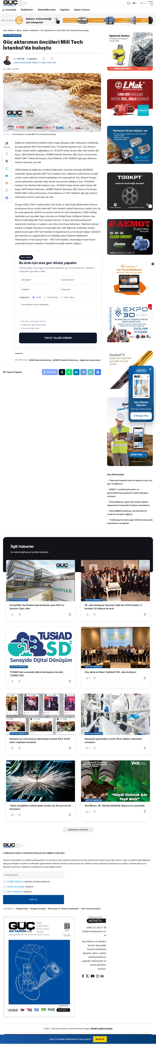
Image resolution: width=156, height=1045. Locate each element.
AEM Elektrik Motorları (40, 360)
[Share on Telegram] (83, 372)
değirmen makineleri (90, 360)
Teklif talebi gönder (58, 337)
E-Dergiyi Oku (141, 415)
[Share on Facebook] (6, 153)
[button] (128, 3)
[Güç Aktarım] (15, 3)
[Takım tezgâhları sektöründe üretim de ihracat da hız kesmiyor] (40, 781)
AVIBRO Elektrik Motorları (65, 360)
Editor (20, 59)
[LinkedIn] (102, 976)
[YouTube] (92, 976)
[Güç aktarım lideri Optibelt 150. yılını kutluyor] (115, 647)
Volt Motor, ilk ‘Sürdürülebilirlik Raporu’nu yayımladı (115, 805)
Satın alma (69, 297)
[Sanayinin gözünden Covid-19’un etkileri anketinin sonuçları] (115, 714)
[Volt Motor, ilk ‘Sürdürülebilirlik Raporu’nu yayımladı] (115, 781)
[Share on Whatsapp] (6, 168)
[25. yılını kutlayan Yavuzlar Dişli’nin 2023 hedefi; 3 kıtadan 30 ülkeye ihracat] (115, 580)
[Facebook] (83, 976)
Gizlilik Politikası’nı (15, 881)
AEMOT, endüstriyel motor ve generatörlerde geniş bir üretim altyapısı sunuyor (127, 492)
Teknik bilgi (52, 297)
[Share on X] (6, 161)
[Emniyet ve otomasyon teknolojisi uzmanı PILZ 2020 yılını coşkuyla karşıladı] (40, 714)
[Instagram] (97, 976)
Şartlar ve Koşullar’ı (16, 886)
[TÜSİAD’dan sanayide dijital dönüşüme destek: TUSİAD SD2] (40, 647)
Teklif (38, 297)
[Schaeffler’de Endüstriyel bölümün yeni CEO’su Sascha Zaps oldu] (40, 580)
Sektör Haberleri (12, 35)
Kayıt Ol (100, 1039)
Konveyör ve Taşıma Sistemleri (63, 908)
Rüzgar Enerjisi (38, 908)
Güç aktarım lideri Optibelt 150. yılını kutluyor (110, 672)
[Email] (6, 183)
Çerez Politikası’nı (15, 891)
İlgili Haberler (22, 546)
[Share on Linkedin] (6, 175)
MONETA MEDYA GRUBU (102, 1028)
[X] (87, 976)
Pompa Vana (22, 908)
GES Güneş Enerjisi (91, 908)
